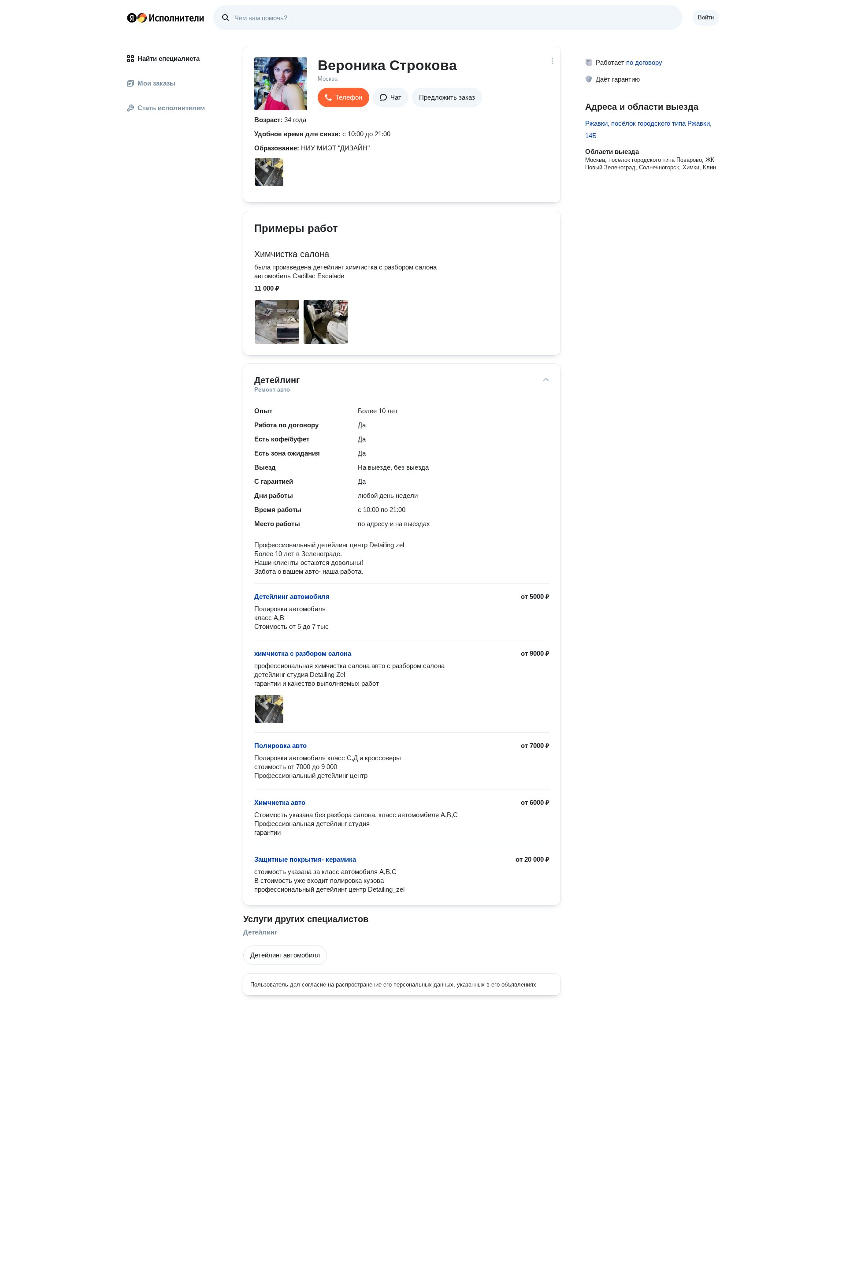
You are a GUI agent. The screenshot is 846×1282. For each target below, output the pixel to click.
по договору (644, 62)
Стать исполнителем (171, 108)
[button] (343, 97)
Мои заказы (156, 83)
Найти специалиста (168, 58)
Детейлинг (260, 932)
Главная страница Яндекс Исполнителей (165, 17)
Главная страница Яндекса (132, 17)
